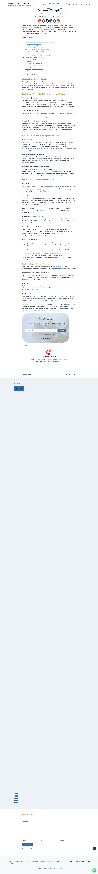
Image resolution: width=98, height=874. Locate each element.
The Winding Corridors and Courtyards (37, 47)
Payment (28, 861)
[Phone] (74, 861)
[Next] (21, 388)
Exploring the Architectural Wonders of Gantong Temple (39, 42)
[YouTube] (83, 861)
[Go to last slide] (16, 388)
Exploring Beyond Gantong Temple (34, 69)
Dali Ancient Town (32, 74)
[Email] (58, 21)
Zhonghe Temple (49, 277)
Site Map (10, 863)
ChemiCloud (60, 868)
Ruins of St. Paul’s (71, 373)
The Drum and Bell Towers (34, 46)
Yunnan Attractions (54, 13)
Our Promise (16, 861)
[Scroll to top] (94, 856)
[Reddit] (40, 21)
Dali (63, 27)
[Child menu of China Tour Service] (48, 8)
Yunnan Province (68, 27)
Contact (86, 4)
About (45, 4)
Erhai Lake (29, 72)
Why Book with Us (57, 361)
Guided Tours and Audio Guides (35, 65)
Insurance (35, 861)
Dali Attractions (63, 13)
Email (43, 840)
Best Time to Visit (31, 59)
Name (25, 840)
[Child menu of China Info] (61, 8)
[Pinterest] (54, 21)
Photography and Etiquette (34, 67)
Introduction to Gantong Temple (33, 40)
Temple (25, 345)
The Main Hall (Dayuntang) (34, 44)
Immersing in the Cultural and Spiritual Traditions (38, 49)
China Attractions (45, 13)
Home (38, 13)
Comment (26, 821)
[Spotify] (89, 861)
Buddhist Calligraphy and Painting (36, 53)
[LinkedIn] (51, 21)
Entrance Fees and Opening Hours (36, 63)
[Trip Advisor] (77, 861)
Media (10, 861)
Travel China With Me (49, 356)
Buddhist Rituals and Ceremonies (35, 51)
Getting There (30, 61)
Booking (23, 861)
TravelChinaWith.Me (46, 868)
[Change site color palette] (94, 848)
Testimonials (79, 4)
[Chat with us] (94, 870)
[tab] (16, 793)
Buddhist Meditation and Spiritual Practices (38, 55)
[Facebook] (43, 21)
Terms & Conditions (44, 861)
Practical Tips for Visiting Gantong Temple (36, 57)
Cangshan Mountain (51, 25)
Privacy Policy (45, 335)
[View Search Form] (89, 4)
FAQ (73, 4)
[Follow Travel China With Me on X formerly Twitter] (49, 365)
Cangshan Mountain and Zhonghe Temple (38, 70)
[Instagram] (80, 861)
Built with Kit (45, 339)
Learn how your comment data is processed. (56, 849)
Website (62, 840)
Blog (69, 4)
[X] (47, 21)
